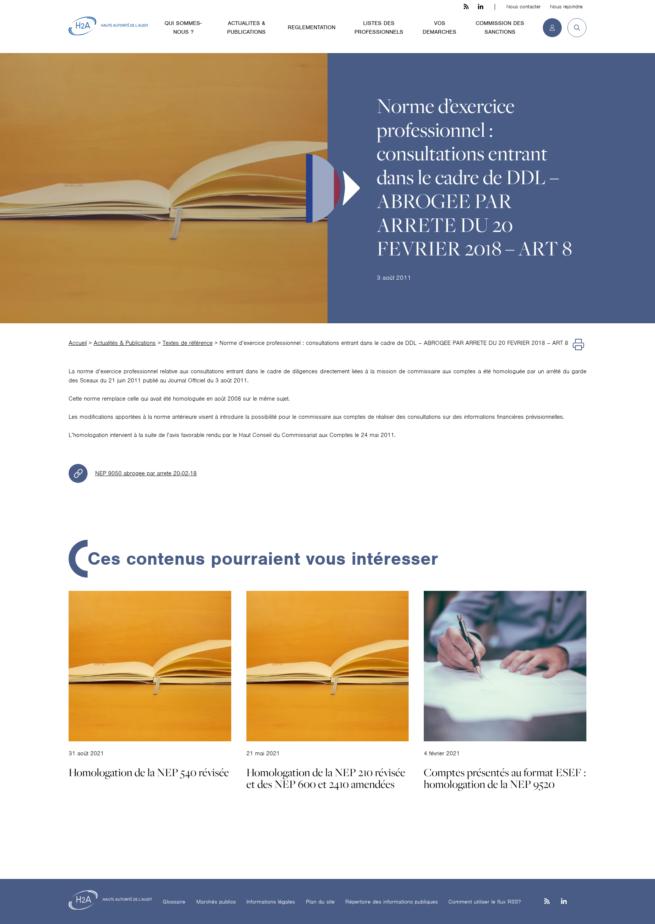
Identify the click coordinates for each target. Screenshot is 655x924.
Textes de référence (188, 343)
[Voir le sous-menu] (209, 23)
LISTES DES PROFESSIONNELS (378, 27)
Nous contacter (523, 6)
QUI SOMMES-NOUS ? (183, 27)
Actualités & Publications (125, 343)
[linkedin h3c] (480, 7)
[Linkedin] (564, 901)
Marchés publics (216, 901)
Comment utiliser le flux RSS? (484, 901)
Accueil (78, 343)
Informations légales (270, 901)
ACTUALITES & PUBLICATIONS (246, 27)
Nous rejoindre (566, 6)
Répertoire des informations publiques (391, 901)
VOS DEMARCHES (439, 27)
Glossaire (174, 901)
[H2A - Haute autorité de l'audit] (108, 26)
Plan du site (320, 901)
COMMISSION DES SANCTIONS (500, 27)
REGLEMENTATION (311, 27)
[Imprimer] (578, 344)
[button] (574, 27)
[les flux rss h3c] (466, 7)
